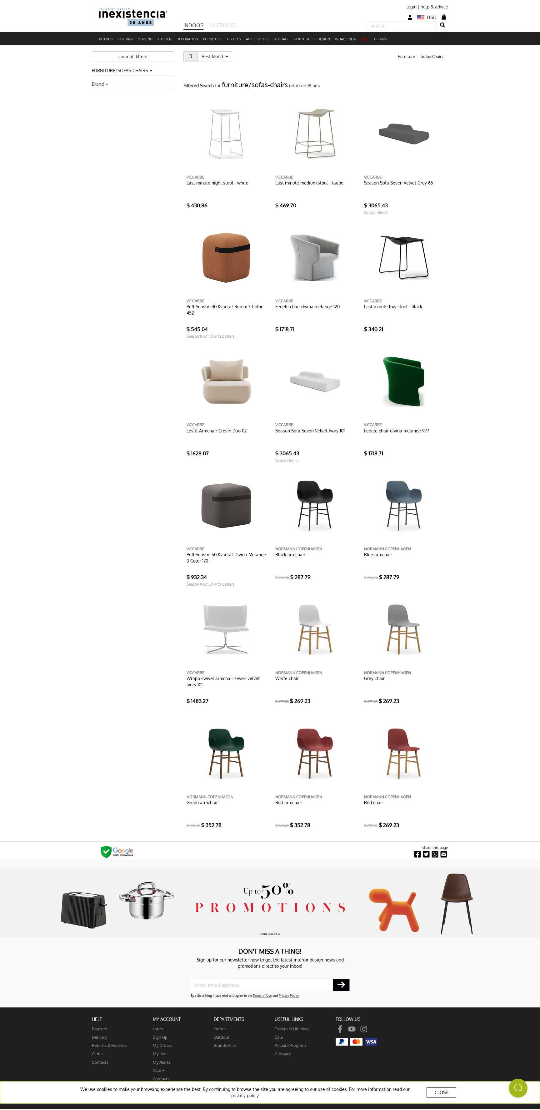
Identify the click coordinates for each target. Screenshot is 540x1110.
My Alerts (161, 1062)
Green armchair (202, 802)
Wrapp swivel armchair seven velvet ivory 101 (223, 681)
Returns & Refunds (109, 1045)
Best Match (217, 56)
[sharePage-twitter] (426, 854)
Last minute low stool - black (393, 306)
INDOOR (193, 25)
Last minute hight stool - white (217, 182)
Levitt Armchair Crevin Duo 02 (217, 430)
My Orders (162, 1045)
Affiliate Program (290, 1045)
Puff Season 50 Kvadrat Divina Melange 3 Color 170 (226, 557)
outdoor (222, 1037)
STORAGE (281, 39)
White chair (287, 678)
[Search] (442, 25)
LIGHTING (125, 39)
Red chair (373, 802)
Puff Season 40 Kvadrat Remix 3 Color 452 (224, 309)
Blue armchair (378, 554)
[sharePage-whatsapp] (435, 854)
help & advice (434, 6)
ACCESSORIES (257, 39)
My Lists (160, 1053)
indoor (220, 1028)
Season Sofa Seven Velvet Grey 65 (398, 182)
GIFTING (380, 39)
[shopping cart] (444, 16)
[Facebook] (340, 1028)
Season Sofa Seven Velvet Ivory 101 (310, 430)
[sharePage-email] (443, 854)
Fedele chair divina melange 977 (396, 430)
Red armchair (288, 802)
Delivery (99, 1037)
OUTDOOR (223, 25)
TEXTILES (234, 39)
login (412, 6)
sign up (160, 1037)
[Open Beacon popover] (518, 1088)
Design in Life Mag (292, 1028)
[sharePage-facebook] (417, 854)
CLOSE (441, 1092)
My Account (167, 1019)
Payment (100, 1028)
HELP (97, 1019)
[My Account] (410, 17)
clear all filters (132, 56)
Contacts (100, 1062)
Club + (97, 1053)
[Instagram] (363, 1028)
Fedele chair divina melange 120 (307, 306)
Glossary (283, 1053)
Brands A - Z (225, 1045)
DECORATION (187, 39)
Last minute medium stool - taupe (309, 182)
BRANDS (106, 39)
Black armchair (290, 554)
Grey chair (374, 678)
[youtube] (352, 1028)
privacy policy (245, 1095)
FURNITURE (212, 39)
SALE (365, 39)
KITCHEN (165, 39)
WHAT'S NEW (345, 39)
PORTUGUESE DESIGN (312, 39)
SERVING (145, 39)
